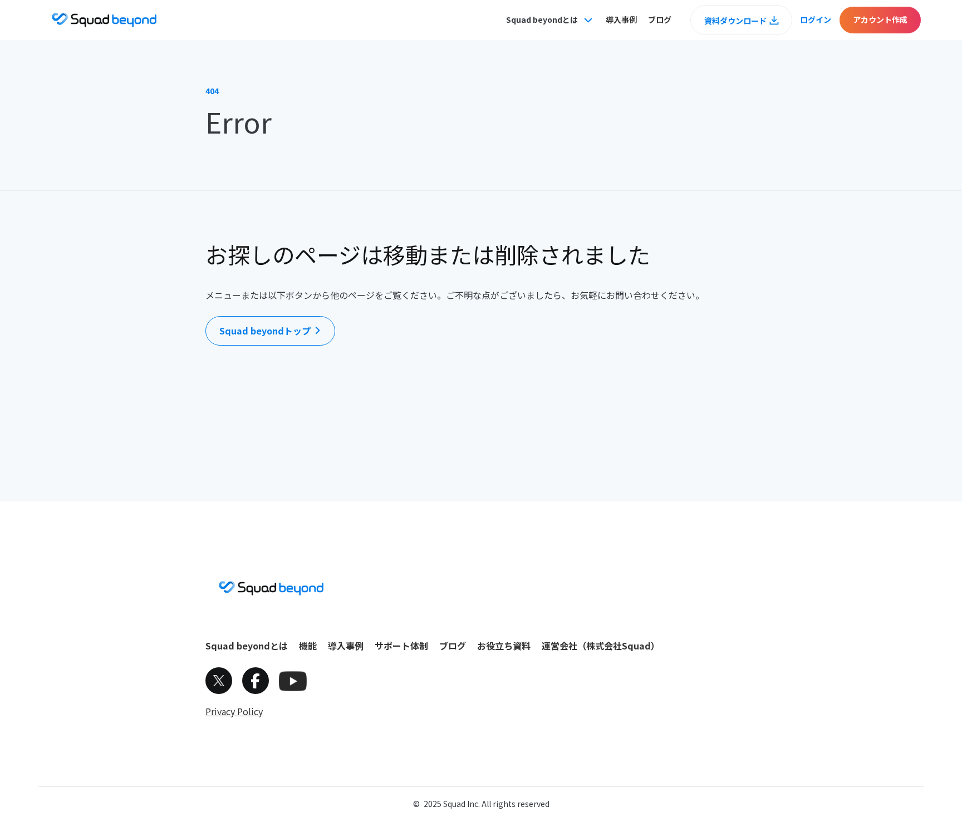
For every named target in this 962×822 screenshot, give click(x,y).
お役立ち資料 (504, 645)
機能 (308, 645)
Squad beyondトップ (265, 330)
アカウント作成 (880, 19)
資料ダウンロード (735, 20)
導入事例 (621, 19)
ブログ (659, 19)
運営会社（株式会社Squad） (601, 645)
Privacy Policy (234, 711)
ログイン (815, 19)
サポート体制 (401, 645)
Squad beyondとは (246, 645)
